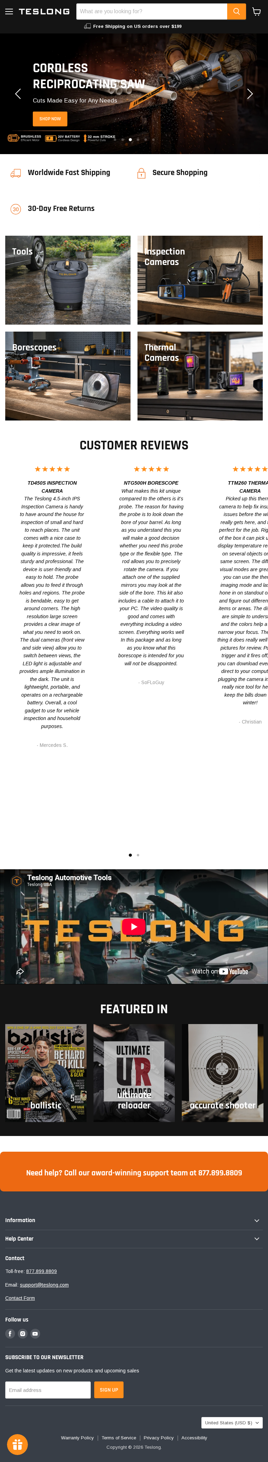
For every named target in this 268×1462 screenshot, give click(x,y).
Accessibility (194, 1437)
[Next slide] (249, 94)
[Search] (236, 11)
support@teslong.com (44, 1285)
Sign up (109, 1389)
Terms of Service (119, 1437)
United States (228, 1422)
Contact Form (20, 1298)
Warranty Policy (77, 1437)
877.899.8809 (41, 1271)
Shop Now (50, 119)
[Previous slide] (19, 94)
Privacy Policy (159, 1437)
